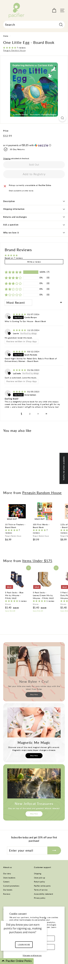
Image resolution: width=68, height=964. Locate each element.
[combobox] (34, 24)
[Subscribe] (54, 850)
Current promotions (11, 886)
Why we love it (11, 232)
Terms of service (40, 890)
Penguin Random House (14, 50)
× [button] (45, 918)
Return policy (39, 882)
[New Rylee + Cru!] (34, 661)
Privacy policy (39, 898)
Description (9, 201)
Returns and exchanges (15, 217)
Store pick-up (39, 878)
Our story (7, 874)
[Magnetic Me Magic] (34, 722)
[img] (20, 314)
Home (5, 36)
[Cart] (54, 10)
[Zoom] (62, 118)
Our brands (7, 890)
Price (5, 130)
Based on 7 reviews (14, 258)
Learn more (24, 944)
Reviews (6, 894)
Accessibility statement (43, 894)
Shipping (6, 159)
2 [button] (30, 414)
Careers (6, 882)
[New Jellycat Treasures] (34, 783)
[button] (10, 47)
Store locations (9, 878)
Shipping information (14, 209)
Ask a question (11, 224)
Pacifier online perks (42, 886)
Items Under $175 (37, 561)
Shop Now (34, 694)
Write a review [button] (34, 262)
